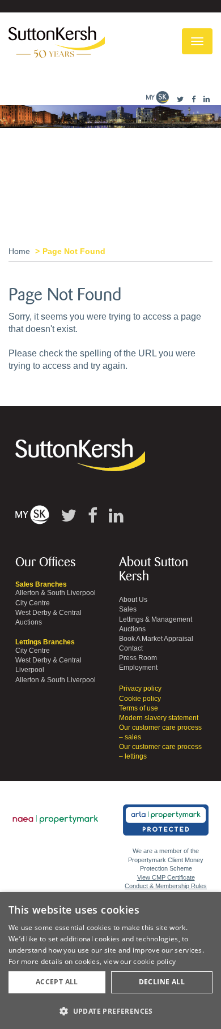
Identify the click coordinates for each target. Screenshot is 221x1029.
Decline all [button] (162, 982)
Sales (128, 609)
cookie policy (154, 961)
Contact (131, 648)
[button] (110, 1010)
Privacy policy (140, 688)
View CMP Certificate (166, 877)
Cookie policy (140, 699)
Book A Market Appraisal (156, 639)
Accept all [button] (57, 982)
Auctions (28, 622)
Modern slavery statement (158, 718)
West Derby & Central (48, 613)
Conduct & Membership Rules (166, 885)
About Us (133, 600)
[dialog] (110, 960)
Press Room (138, 658)
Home (19, 251)
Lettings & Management (155, 619)
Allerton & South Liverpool (55, 593)
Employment (138, 667)
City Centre (32, 603)
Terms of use (138, 708)
